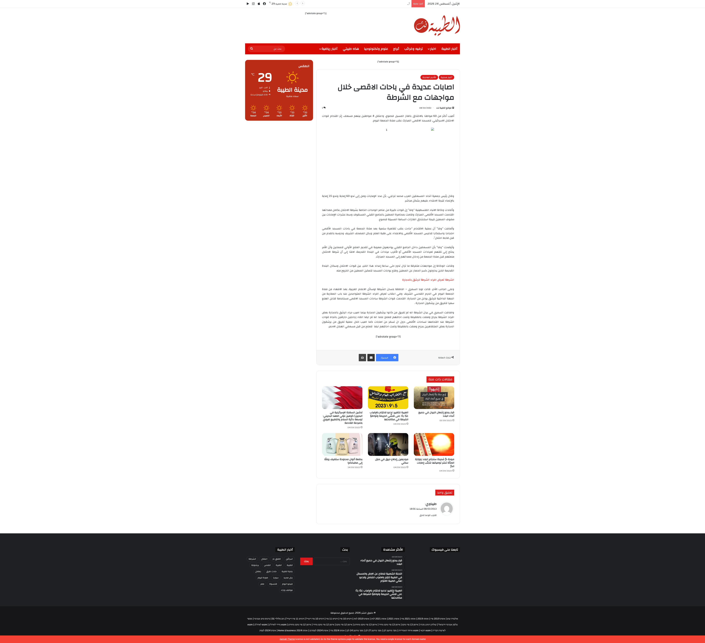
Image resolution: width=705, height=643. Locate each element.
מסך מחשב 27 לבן (373, 630)
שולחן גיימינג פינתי (428, 624)
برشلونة (255, 565)
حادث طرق (271, 571)
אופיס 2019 (423, 619)
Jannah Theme (287, 639)
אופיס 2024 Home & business (293, 630)
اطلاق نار (276, 559)
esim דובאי (425, 630)
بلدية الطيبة (287, 571)
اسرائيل (289, 559)
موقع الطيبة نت (443, 108)
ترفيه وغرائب (413, 49)
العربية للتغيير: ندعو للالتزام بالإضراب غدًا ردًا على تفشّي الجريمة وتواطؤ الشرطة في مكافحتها (389, 416)
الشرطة (252, 559)
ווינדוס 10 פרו (346, 619)
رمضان (258, 571)
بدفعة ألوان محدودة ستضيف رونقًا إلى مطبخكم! (343, 461)
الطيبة (290, 565)
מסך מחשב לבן (390, 630)
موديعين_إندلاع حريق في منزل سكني (391, 461)
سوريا (276, 578)
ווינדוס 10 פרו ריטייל (315, 619)
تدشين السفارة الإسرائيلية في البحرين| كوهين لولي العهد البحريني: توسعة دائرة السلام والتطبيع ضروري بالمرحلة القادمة (342, 417)
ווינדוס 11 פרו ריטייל (295, 619)
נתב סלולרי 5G (278, 619)
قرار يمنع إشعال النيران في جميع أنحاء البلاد (436, 414)
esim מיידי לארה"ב (277, 624)
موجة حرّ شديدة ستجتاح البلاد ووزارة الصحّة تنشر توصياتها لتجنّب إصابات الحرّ (434, 463)
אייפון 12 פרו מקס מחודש (299, 624)
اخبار (433, 49)
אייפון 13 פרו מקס (410, 624)
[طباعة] (362, 357)
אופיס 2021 (393, 619)
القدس (267, 565)
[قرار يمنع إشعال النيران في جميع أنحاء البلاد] (434, 397)
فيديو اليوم (287, 584)
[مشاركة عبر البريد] (371, 357)
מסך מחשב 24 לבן (355, 630)
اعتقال (264, 559)
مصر (262, 584)
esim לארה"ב (260, 624)
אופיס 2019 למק (361, 619)
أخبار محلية (446, 77)
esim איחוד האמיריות (408, 630)
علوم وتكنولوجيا (376, 49)
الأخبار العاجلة (429, 77)
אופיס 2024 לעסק (267, 630)
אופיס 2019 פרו (438, 619)
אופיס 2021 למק (378, 619)
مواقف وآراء (287, 590)
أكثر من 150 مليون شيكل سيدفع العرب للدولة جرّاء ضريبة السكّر (377, 3)
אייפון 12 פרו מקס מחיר (323, 624)
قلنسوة (273, 584)
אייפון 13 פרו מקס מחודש (365, 624)
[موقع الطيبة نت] (437, 25)
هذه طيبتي (351, 49)
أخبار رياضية (329, 49)
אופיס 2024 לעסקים (319, 630)
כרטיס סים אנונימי (262, 619)
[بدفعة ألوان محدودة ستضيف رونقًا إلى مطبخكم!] (342, 444)
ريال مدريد (288, 578)
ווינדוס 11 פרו (332, 619)
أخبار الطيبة (449, 49)
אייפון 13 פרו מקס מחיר (389, 624)
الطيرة (279, 565)
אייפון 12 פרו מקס (344, 624)
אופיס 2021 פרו (408, 619)
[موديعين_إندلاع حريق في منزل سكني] (388, 444)
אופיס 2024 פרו (337, 630)
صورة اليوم (263, 578)
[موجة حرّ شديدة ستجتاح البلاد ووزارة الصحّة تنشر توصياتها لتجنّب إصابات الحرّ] (434, 444)
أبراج (396, 49)
